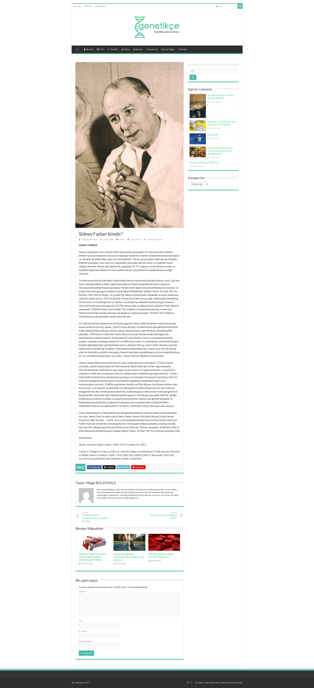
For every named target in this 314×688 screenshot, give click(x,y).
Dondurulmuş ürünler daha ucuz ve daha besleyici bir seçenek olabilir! (220, 151)
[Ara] (240, 6)
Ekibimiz (88, 6)
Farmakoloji (151, 49)
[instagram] (220, 6)
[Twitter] (217, 6)
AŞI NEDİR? (213, 135)
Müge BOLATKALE (89, 239)
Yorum (82, 591)
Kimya (127, 49)
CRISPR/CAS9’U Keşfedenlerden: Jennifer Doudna (95, 517)
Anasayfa (77, 6)
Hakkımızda (100, 6)
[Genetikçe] (157, 26)
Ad (81, 620)
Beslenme (138, 49)
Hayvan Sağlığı (168, 49)
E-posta (83, 631)
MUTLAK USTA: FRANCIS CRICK (163, 515)
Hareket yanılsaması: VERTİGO (204, 162)
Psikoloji (182, 49)
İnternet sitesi (85, 641)
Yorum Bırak (136, 239)
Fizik (102, 49)
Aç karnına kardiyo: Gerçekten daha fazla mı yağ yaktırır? (128, 556)
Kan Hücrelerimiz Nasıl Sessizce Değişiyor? (160, 555)
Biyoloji (89, 49)
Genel (122, 239)
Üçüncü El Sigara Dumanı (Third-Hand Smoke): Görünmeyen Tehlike (92, 556)
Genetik (114, 49)
